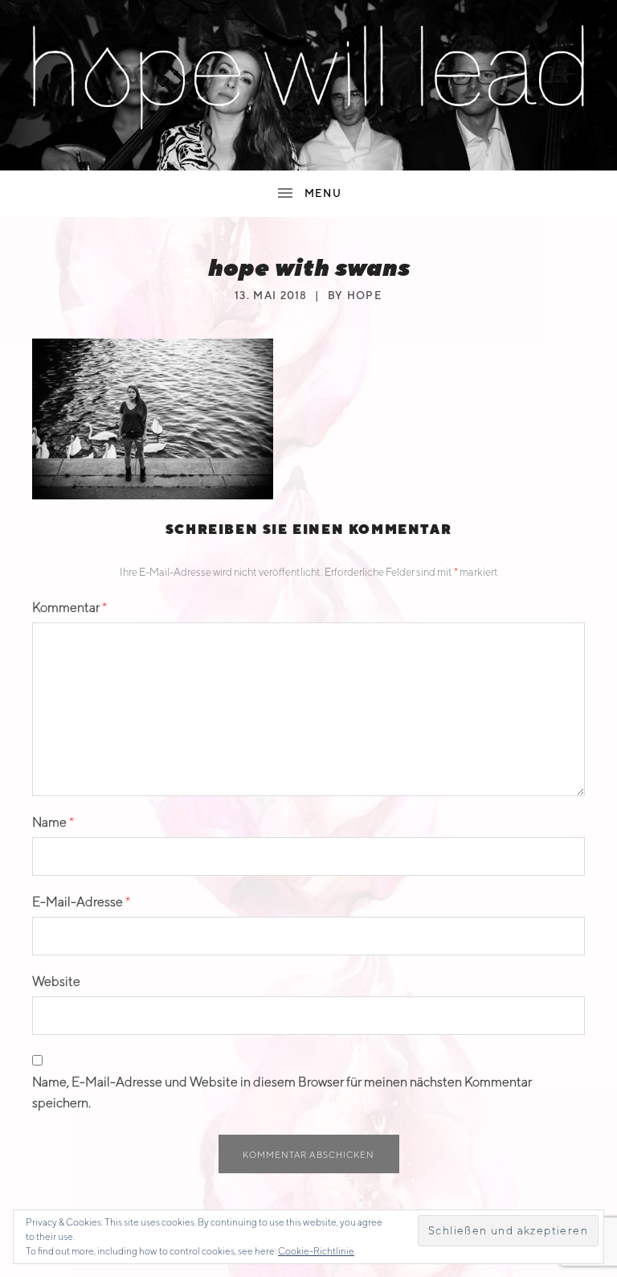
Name (53, 822)
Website (56, 981)
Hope (364, 295)
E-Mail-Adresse (81, 902)
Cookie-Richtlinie (316, 1251)
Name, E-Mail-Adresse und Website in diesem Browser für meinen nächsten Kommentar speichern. (282, 1092)
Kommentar (69, 607)
